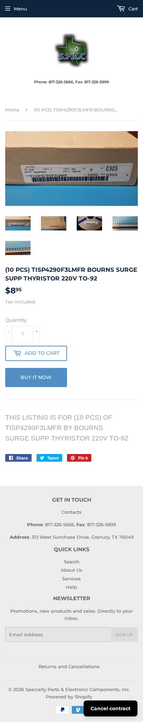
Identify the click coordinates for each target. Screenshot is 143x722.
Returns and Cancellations (69, 666)
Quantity (16, 320)
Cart (132, 8)
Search (71, 561)
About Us (71, 570)
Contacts (71, 512)
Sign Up (124, 634)
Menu (20, 8)
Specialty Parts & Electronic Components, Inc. (77, 689)
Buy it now (36, 377)
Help (71, 587)
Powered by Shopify (69, 696)
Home (12, 109)
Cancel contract (111, 708)
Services (71, 578)
